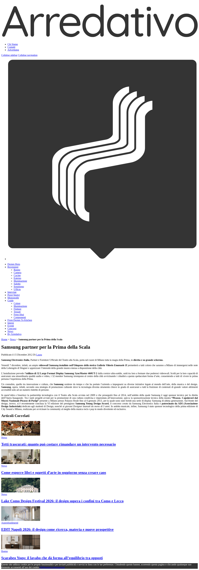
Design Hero (13, 264)
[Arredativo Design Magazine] (99, 36)
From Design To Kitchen (19, 320)
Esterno (17, 278)
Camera (17, 272)
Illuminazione (20, 281)
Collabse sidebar (9, 55)
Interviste (11, 292)
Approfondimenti (9, 522)
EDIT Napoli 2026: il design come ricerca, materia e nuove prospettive (57, 529)
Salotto (17, 283)
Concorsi (11, 328)
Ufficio (17, 289)
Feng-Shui (19, 314)
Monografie (13, 297)
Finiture (17, 309)
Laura (39, 354)
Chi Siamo (12, 44)
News (10, 331)
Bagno (17, 269)
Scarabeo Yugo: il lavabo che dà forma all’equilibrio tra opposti (52, 558)
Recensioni (12, 267)
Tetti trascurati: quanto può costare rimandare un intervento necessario (58, 444)
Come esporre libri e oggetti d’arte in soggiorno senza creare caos (53, 472)
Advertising (13, 50)
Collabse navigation (27, 55)
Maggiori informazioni (54, 567)
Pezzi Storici (13, 295)
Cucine (17, 275)
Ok (41, 567)
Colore (17, 303)
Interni (10, 323)
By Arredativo (14, 334)
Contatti (11, 47)
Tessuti (17, 311)
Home (4, 339)
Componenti (20, 317)
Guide (10, 300)
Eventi (10, 325)
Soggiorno (19, 286)
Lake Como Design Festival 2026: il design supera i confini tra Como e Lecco (62, 501)
